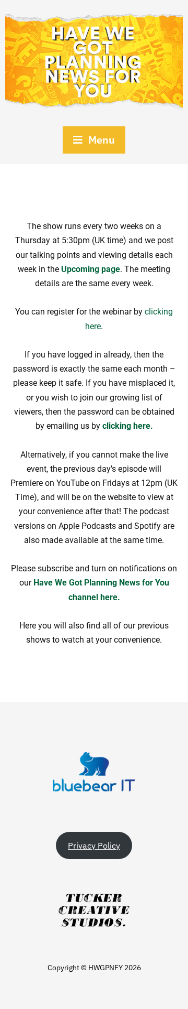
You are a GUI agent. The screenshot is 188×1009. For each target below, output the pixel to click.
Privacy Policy (94, 845)
